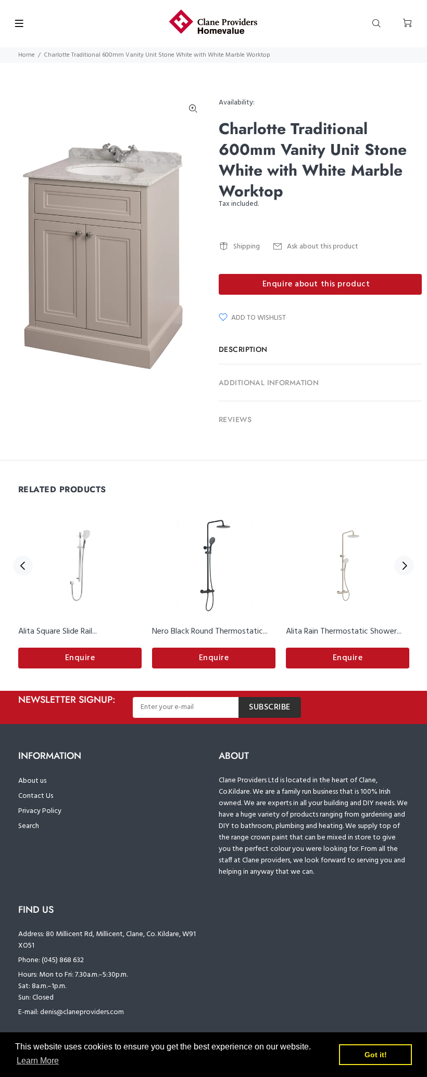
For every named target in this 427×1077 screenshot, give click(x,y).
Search (28, 826)
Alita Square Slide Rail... (57, 631)
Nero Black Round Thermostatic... (210, 631)
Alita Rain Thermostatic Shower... (343, 631)
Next (404, 565)
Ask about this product (322, 247)
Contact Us (35, 796)
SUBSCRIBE (270, 707)
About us (32, 781)
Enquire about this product (316, 284)
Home (26, 55)
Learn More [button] (38, 1060)
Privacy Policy (39, 811)
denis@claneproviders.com (82, 1012)
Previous (23, 565)
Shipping (246, 247)
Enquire (80, 658)
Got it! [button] (376, 1054)
